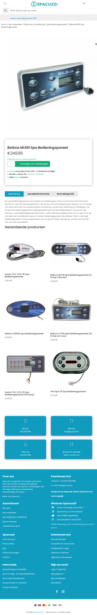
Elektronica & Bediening (34, 24)
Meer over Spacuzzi (11, 496)
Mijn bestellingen (58, 578)
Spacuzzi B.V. (38, 612)
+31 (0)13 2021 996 (68, 481)
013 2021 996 (25, 431)
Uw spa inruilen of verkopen (15, 583)
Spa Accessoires (10, 521)
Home (4, 24)
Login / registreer (58, 569)
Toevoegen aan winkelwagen (34, 164)
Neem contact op (71, 455)
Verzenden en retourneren (62, 544)
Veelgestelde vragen (60, 548)
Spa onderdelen (15, 24)
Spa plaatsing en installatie (14, 569)
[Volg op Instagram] (63, 591)
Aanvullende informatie (38, 194)
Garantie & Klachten (60, 553)
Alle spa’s (6, 508)
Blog (4, 548)
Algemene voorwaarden (61, 557)
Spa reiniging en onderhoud (15, 517)
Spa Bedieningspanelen (57, 24)
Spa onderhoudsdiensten (14, 578)
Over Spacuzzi (9, 539)
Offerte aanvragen (11, 553)
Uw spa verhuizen (10, 587)
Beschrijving (14, 194)
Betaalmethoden (58, 539)
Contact (6, 557)
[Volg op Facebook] (56, 591)
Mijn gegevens (57, 574)
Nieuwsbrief (56, 583)
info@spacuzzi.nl (71, 431)
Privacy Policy (8, 544)
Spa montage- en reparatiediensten (19, 574)
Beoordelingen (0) (65, 194)
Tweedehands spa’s (11, 526)
